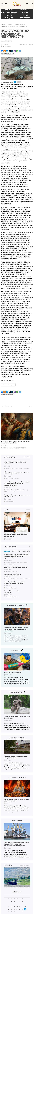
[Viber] (15, 51)
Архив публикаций (24, 865)
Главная (3, 24)
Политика (9, 10)
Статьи (10, 24)
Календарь (9, 18)
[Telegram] (20, 51)
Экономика (25, 10)
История (25, 12)
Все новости (25, 18)
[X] (10, 51)
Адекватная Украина (9, 12)
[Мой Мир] (7, 51)
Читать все (26, 457)
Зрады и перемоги (20, 24)
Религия (25, 15)
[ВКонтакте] (2, 51)
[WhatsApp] (17, 51)
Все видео (27, 510)
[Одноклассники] (4, 51)
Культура (9, 15)
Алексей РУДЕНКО (6, 41)
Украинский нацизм (8, 384)
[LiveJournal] (12, 51)
